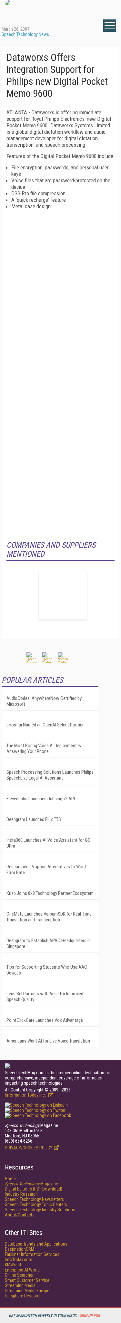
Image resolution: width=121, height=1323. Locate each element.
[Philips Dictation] (63, 595)
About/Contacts (20, 1214)
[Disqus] (60, 290)
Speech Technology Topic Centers (36, 1204)
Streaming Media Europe (27, 1290)
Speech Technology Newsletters (34, 1199)
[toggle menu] (109, 25)
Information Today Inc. (26, 1095)
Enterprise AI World (22, 1269)
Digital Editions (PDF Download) (33, 1189)
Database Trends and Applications (36, 1244)
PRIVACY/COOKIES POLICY (28, 1147)
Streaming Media (20, 1285)
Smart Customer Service (27, 1280)
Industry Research (21, 1194)
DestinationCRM (19, 1249)
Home (10, 1178)
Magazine (31, 1183)
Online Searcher (19, 1275)
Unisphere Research (23, 1295)
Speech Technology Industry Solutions (40, 1209)
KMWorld (13, 1264)
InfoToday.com (18, 1259)
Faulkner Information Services (32, 1254)
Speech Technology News (25, 34)
